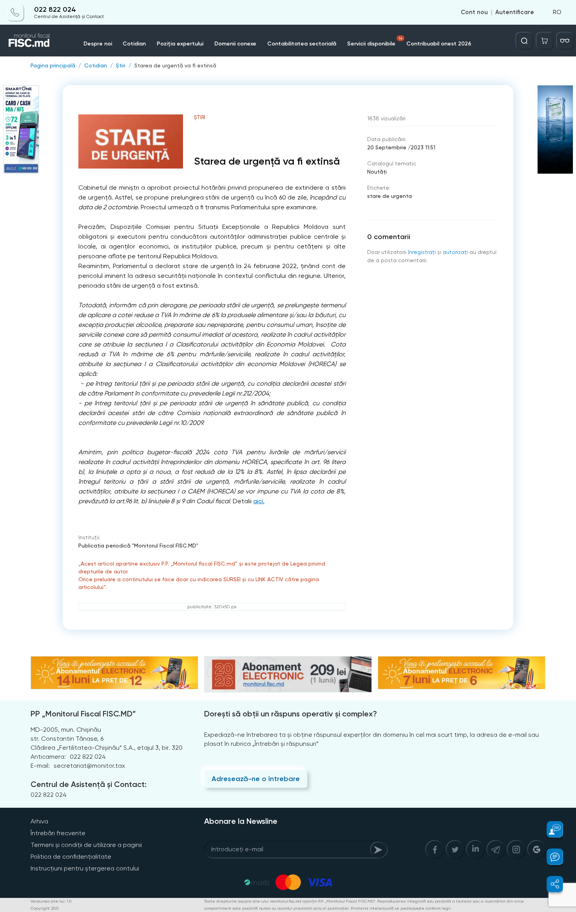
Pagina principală (53, 65)
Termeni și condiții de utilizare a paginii (86, 845)
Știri (120, 65)
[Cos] (544, 41)
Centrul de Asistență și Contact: (89, 784)
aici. (258, 501)
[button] (550, 829)
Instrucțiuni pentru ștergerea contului (85, 868)
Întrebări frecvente (58, 833)
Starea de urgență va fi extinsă (175, 65)
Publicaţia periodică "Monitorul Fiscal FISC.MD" (138, 545)
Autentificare (514, 12)
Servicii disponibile (374, 41)
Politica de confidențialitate (71, 856)
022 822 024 (55, 9)
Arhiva (39, 821)
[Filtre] (565, 41)
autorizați (455, 252)
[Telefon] (15, 12)
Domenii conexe (235, 43)
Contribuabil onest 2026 (438, 43)
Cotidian (134, 43)
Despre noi (97, 43)
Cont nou (474, 12)
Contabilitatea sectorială (301, 43)
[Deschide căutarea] (524, 41)
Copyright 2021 (45, 908)
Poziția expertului (180, 43)
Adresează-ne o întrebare (256, 778)
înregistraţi (422, 252)
